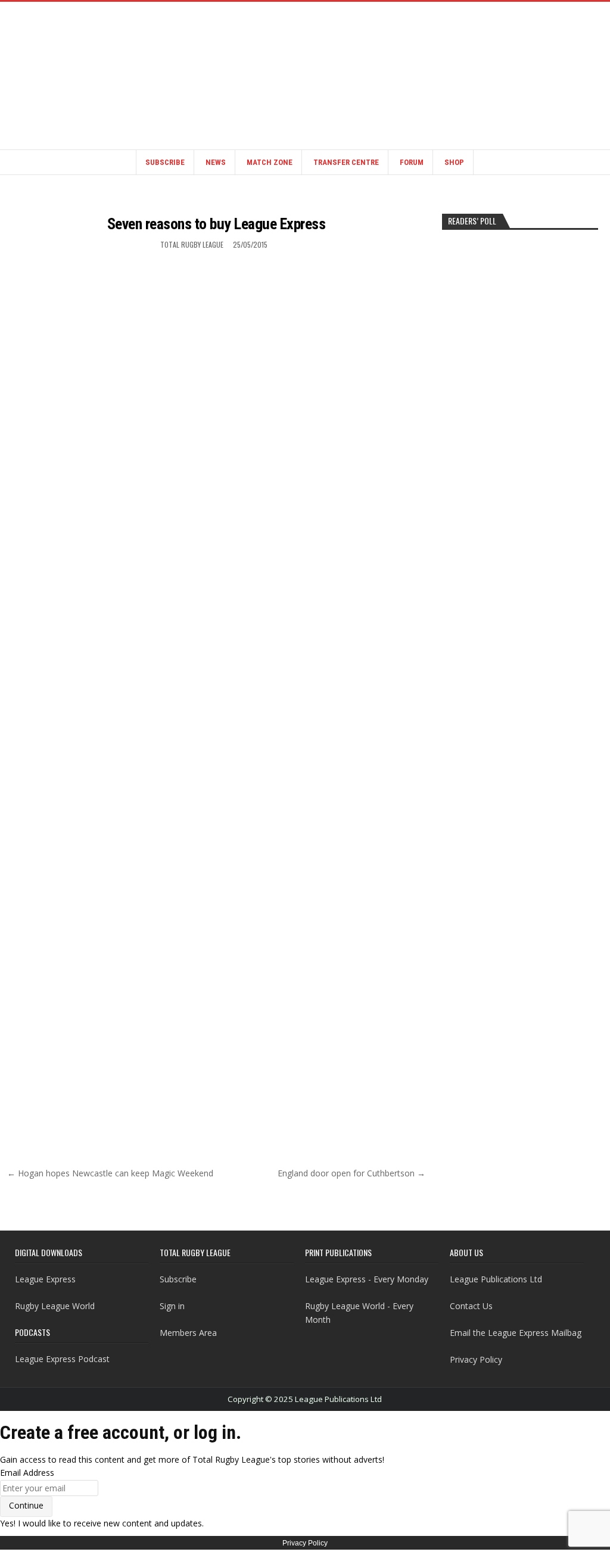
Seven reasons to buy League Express (216, 224)
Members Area (188, 1332)
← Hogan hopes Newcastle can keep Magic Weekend (110, 1173)
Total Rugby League (191, 244)
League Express (45, 1279)
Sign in (172, 1306)
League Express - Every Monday (366, 1279)
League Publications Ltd (496, 1279)
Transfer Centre (346, 162)
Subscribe (165, 162)
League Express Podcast (62, 1358)
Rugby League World (55, 1306)
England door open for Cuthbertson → (351, 1173)
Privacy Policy (476, 1359)
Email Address (27, 1472)
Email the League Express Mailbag (515, 1332)
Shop (454, 162)
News (216, 162)
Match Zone (269, 162)
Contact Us (471, 1306)
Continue (26, 1505)
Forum (412, 162)
